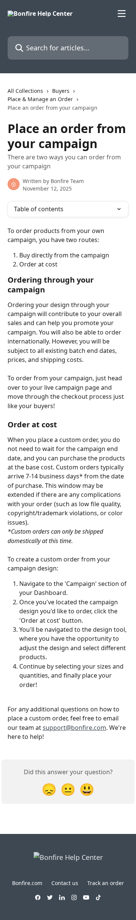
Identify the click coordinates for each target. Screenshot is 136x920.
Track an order (105, 883)
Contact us (64, 883)
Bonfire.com (27, 883)
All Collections (25, 90)
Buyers (61, 90)
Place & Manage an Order (40, 99)
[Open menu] (121, 13)
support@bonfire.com (74, 727)
